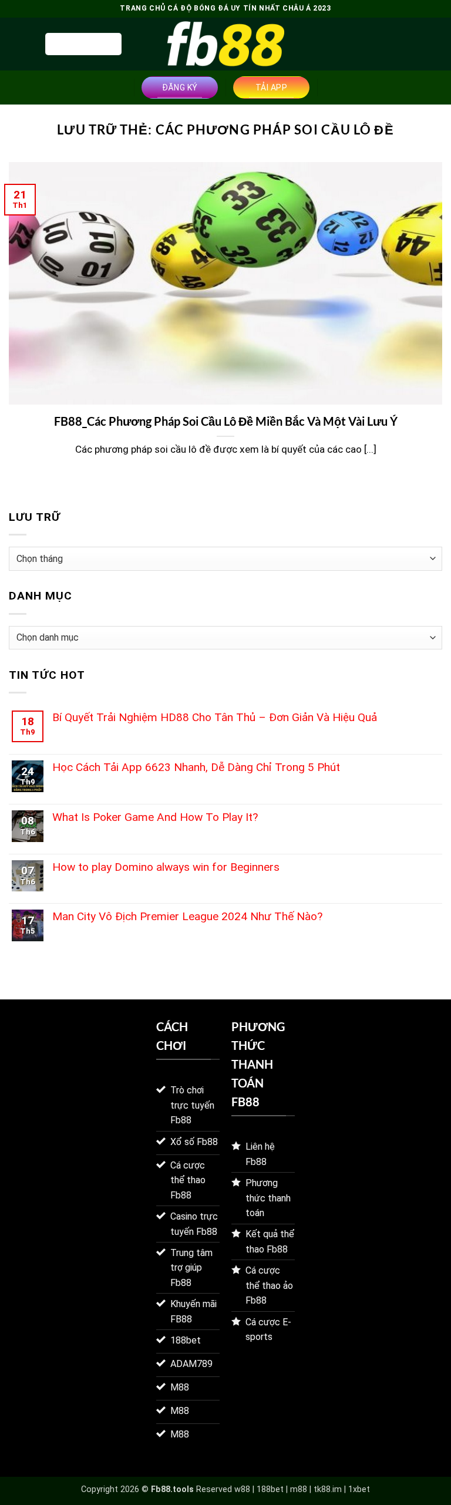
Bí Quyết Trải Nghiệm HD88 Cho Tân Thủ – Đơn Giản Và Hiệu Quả (214, 717)
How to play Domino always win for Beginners (166, 867)
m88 (298, 1489)
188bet (270, 1489)
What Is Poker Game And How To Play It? (155, 817)
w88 (242, 1489)
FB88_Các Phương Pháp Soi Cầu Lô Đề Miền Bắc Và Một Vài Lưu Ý (226, 421)
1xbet (359, 1489)
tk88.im (328, 1489)
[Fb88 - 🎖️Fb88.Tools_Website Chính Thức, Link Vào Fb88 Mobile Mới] (225, 44)
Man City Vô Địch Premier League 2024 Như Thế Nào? (187, 916)
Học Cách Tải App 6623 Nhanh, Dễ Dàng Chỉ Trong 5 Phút (196, 767)
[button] (83, 44)
